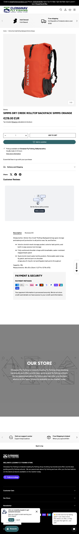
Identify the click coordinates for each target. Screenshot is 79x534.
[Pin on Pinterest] (20, 174)
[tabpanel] (39, 253)
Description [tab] (17, 233)
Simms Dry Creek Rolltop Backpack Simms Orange (21, 31)
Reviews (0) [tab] (29, 233)
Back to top (39, 446)
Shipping (14, 122)
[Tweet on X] (11, 174)
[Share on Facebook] (15, 174)
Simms (5, 109)
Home (4, 31)
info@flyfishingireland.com (18, 2)
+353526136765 (38, 2)
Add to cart (52, 135)
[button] (70, 9)
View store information (13, 154)
